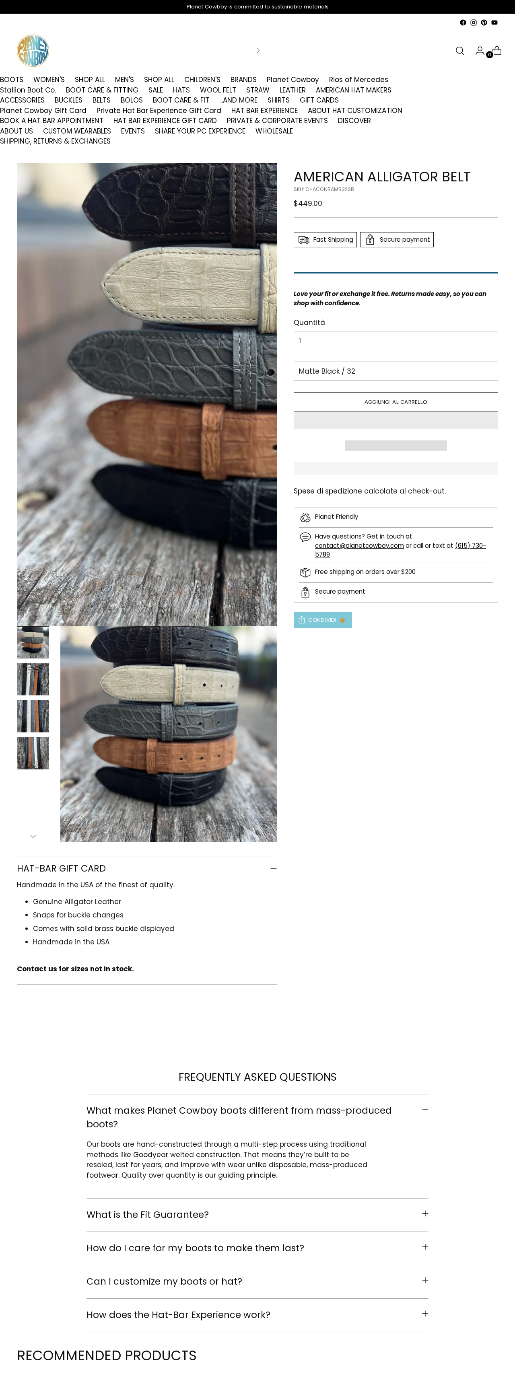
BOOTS (11, 79)
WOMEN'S (49, 79)
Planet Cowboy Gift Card (43, 110)
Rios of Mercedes (358, 79)
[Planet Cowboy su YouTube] (494, 22)
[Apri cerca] (460, 51)
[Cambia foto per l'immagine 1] (33, 642)
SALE (155, 90)
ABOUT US (16, 131)
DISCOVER (354, 120)
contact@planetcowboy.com (359, 545)
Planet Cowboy (293, 79)
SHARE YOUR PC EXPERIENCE (200, 131)
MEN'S (124, 79)
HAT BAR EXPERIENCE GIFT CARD (165, 120)
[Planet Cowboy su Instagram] (473, 22)
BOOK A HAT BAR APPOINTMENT (51, 120)
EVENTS (133, 131)
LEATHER (293, 90)
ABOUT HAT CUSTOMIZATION (355, 110)
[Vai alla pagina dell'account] (477, 51)
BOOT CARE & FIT (181, 100)
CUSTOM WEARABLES (77, 131)
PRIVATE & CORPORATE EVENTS (277, 120)
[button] (396, 420)
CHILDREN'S (202, 79)
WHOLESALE (274, 131)
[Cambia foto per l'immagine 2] (33, 679)
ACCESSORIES (22, 100)
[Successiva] (258, 51)
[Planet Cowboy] (33, 51)
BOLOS (132, 100)
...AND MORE (238, 100)
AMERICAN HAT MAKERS (353, 90)
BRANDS (244, 79)
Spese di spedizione (328, 491)
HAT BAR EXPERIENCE (264, 110)
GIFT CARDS (319, 100)
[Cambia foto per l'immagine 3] (33, 716)
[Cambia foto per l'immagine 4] (33, 753)
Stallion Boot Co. (28, 90)
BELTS (102, 100)
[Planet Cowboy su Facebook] (463, 22)
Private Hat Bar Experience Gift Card (159, 110)
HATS (181, 90)
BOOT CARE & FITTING (102, 90)
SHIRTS (279, 100)
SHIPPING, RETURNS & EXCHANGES (55, 141)
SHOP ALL (90, 79)
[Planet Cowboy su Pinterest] (484, 22)
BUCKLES (68, 100)
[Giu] (33, 836)
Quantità (309, 322)
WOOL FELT (218, 90)
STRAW (258, 90)
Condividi (322, 620)
